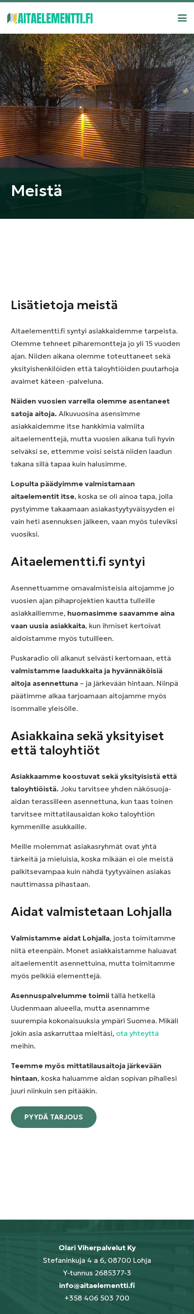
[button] (182, 17)
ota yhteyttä (137, 1033)
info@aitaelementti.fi (97, 1285)
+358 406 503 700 (97, 1297)
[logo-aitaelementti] (49, 18)
